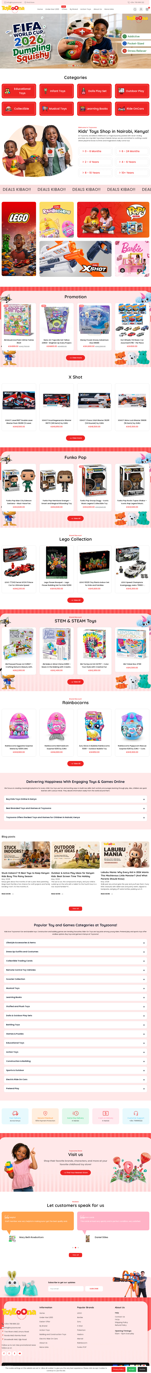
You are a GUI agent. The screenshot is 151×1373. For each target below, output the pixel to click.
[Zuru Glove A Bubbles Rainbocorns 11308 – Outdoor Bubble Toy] (18, 726)
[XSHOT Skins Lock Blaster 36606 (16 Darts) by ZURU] (56, 400)
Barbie (80, 1317)
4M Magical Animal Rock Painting (94, 664)
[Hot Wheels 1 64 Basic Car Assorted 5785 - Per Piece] (56, 320)
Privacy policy (118, 1369)
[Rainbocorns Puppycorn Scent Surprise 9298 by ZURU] (94, 726)
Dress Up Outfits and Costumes (22, 951)
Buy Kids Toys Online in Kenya (21, 799)
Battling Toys (13, 1024)
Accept (131, 1369)
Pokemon (81, 1330)
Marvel (80, 1338)
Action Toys (12, 1052)
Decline (142, 1369)
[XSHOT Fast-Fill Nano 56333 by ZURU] (132, 400)
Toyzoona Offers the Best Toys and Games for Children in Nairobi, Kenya (43, 817)
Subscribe (94, 1289)
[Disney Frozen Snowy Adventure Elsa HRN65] (18, 320)
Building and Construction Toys (52, 1334)
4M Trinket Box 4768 (57, 664)
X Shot (80, 1326)
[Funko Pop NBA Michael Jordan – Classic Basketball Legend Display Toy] (94, 480)
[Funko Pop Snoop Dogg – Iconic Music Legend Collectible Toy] (18, 480)
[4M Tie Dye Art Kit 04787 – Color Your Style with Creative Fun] (18, 644)
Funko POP (81, 1347)
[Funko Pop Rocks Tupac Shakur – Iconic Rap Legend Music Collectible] (56, 480)
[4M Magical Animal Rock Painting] (94, 644)
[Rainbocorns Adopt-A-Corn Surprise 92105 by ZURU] (132, 726)
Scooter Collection (15, 979)
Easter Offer (44, 1321)
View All (76, 518)
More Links (44, 1347)
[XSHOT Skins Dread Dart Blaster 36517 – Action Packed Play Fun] (94, 400)
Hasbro (80, 1334)
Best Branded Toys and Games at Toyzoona (28, 808)
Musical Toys (12, 988)
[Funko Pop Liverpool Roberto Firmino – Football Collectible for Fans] (132, 480)
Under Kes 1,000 (46, 1317)
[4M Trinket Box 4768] (56, 644)
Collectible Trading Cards (19, 960)
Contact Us (120, 1316)
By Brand (43, 1326)
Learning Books (14, 997)
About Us (43, 1343)
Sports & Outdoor (15, 1070)
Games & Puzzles (15, 1033)
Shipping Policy (121, 1322)
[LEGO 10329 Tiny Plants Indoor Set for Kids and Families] (94, 562)
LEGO (79, 1313)
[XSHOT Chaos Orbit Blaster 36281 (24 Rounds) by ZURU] (18, 400)
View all (76, 908)
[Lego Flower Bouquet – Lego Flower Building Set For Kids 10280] (56, 562)
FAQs (117, 1319)
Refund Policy (121, 1325)
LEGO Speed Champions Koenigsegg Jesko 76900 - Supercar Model (132, 585)
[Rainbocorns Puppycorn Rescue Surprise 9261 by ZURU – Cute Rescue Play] (56, 726)
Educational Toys (15, 1042)
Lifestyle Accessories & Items (21, 942)
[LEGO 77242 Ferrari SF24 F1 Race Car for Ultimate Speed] (18, 562)
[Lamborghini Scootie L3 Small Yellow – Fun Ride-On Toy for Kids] (94, 320)
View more (77, 357)
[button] (69, 65)
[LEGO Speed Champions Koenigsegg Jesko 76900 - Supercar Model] (132, 562)
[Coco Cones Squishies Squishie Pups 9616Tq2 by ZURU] (132, 320)
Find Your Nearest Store (77, 1172)
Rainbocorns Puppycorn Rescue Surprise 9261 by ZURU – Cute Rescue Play (56, 749)
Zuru (79, 1321)
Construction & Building (18, 1061)
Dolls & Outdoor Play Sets (19, 1015)
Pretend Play (12, 1088)
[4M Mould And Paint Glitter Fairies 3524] (132, 644)
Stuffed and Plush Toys (18, 1006)
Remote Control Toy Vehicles (21, 970)
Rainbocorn (82, 1343)
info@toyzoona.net (12, 1327)
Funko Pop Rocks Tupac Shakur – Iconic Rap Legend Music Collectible (56, 503)
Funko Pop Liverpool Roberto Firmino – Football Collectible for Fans (132, 503)
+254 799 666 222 (11, 1324)
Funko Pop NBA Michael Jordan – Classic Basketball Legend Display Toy (94, 503)
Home (42, 1313)
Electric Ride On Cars (16, 1079)
